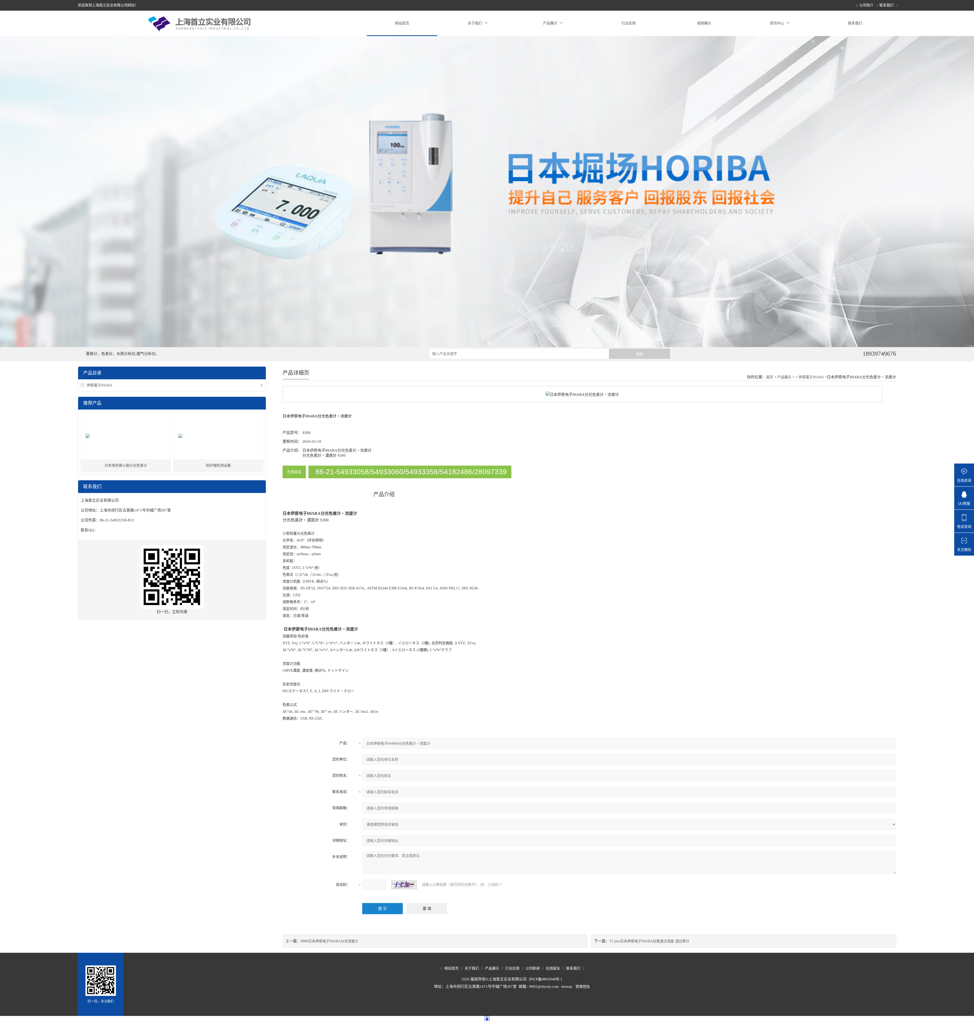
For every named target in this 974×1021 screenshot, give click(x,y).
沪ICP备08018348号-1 (545, 979)
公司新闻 (533, 968)
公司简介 (866, 5)
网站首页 (402, 23)
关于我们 (475, 23)
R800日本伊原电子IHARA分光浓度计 (329, 941)
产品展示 (550, 23)
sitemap (566, 987)
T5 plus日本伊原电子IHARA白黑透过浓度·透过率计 (649, 941)
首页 (769, 377)
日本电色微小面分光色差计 (126, 465)
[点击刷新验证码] (404, 884)
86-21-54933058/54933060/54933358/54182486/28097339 (411, 472)
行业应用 (628, 23)
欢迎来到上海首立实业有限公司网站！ (108, 5)
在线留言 (294, 472)
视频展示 (704, 23)
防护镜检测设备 (218, 465)
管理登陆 (583, 987)
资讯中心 (777, 23)
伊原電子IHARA (99, 385)
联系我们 (886, 5)
